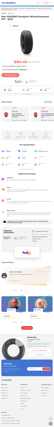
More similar (48, 101)
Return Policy (44, 390)
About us (22, 387)
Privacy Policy (23, 393)
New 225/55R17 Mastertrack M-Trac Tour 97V (18, 115)
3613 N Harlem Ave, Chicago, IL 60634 (10, 423)
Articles (22, 403)
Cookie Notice (23, 401)
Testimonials (23, 406)
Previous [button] (14, 290)
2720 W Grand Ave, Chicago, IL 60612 (10, 420)
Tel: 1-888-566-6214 (6, 415)
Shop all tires (4, 387)
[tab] (25, 58)
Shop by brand (13, 8)
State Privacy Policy (25, 398)
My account (44, 393)
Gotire (21, 409)
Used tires (4, 8)
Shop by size (4, 390)
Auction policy (44, 387)
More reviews (27, 328)
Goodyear (22, 8)
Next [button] (21, 290)
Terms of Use (23, 395)
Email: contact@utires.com (8, 418)
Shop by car (4, 393)
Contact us (44, 395)
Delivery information (25, 390)
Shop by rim (4, 398)
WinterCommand (31, 8)
